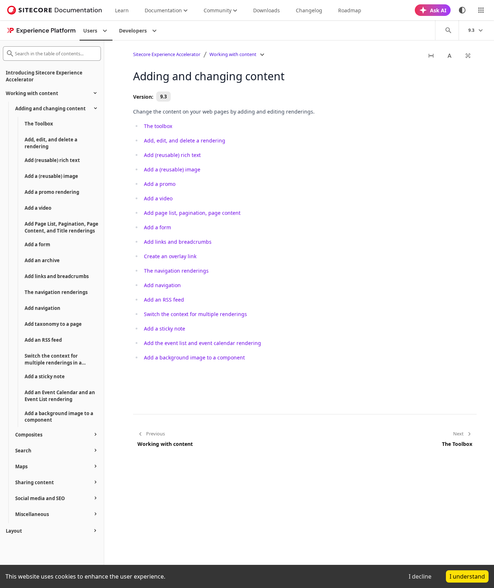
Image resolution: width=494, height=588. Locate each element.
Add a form (157, 227)
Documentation (163, 10)
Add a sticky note (164, 328)
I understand (467, 576)
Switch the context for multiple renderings (195, 314)
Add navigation (162, 285)
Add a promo (159, 183)
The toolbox (158, 126)
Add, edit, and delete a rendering (184, 140)
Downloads (266, 10)
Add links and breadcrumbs (178, 241)
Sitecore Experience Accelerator (166, 54)
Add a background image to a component (194, 357)
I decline (420, 576)
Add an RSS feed (164, 299)
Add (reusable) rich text (172, 155)
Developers (133, 30)
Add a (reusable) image (172, 169)
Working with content (232, 54)
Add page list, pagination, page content (192, 212)
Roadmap (349, 10)
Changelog (309, 10)
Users (90, 30)
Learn (122, 10)
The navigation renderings (176, 270)
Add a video (158, 198)
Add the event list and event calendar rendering (202, 343)
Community (217, 10)
